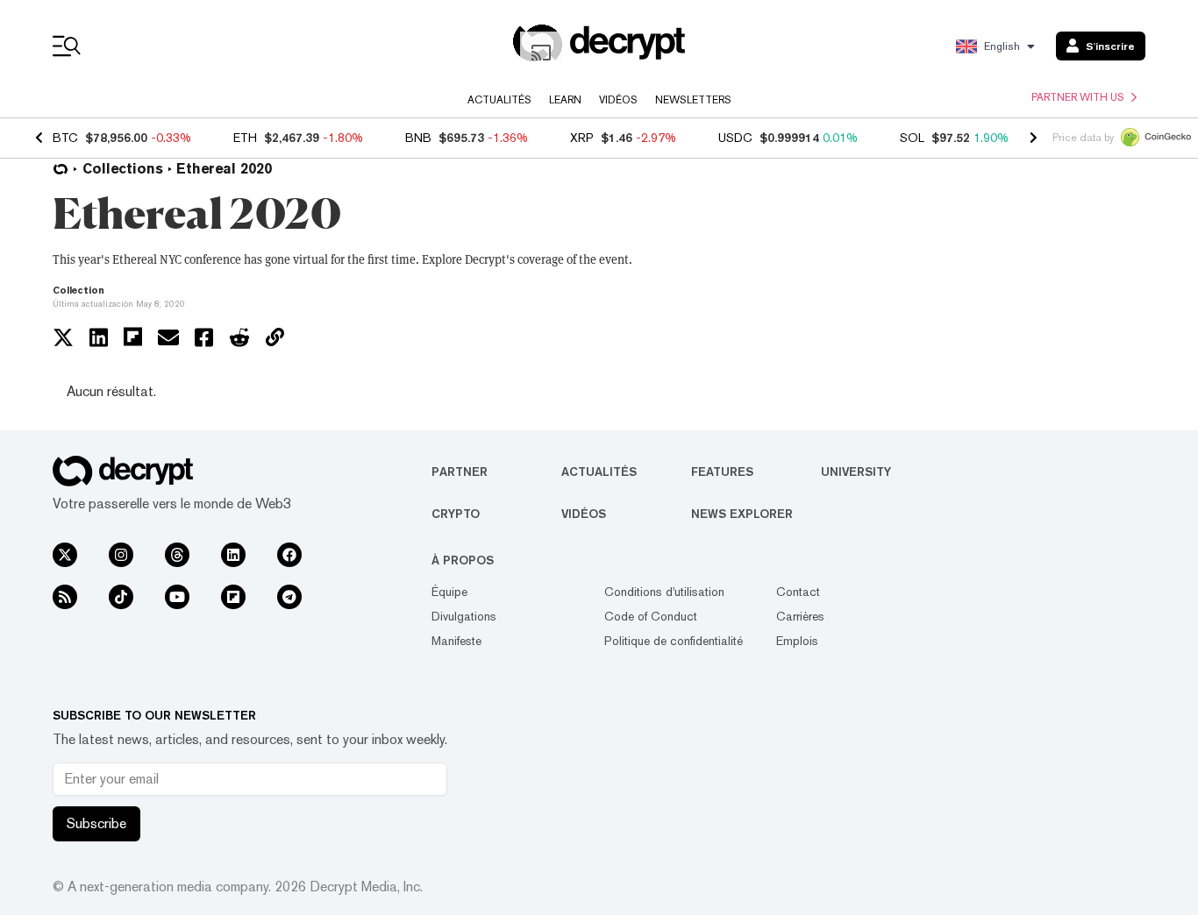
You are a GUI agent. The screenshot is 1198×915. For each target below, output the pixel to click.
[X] (65, 555)
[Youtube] (177, 597)
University (856, 472)
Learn (565, 100)
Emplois (797, 641)
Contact (798, 592)
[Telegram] (289, 597)
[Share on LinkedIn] (98, 337)
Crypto (455, 514)
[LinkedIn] (233, 555)
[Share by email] (168, 337)
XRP (582, 138)
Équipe (449, 592)
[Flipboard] (233, 597)
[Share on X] (63, 337)
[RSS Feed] (65, 597)
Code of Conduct (650, 616)
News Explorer (742, 514)
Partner (459, 472)
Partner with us (1077, 97)
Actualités (499, 100)
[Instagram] (121, 555)
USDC (735, 138)
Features (722, 472)
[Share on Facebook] (204, 337)
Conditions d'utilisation (664, 592)
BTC (65, 138)
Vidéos (618, 100)
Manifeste (456, 641)
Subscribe (96, 823)
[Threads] (177, 555)
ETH (245, 138)
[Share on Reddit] (239, 337)
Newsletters (693, 100)
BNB (418, 138)
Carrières (800, 616)
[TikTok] (121, 597)
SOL (912, 138)
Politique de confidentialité (673, 641)
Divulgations (463, 616)
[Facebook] (289, 555)
